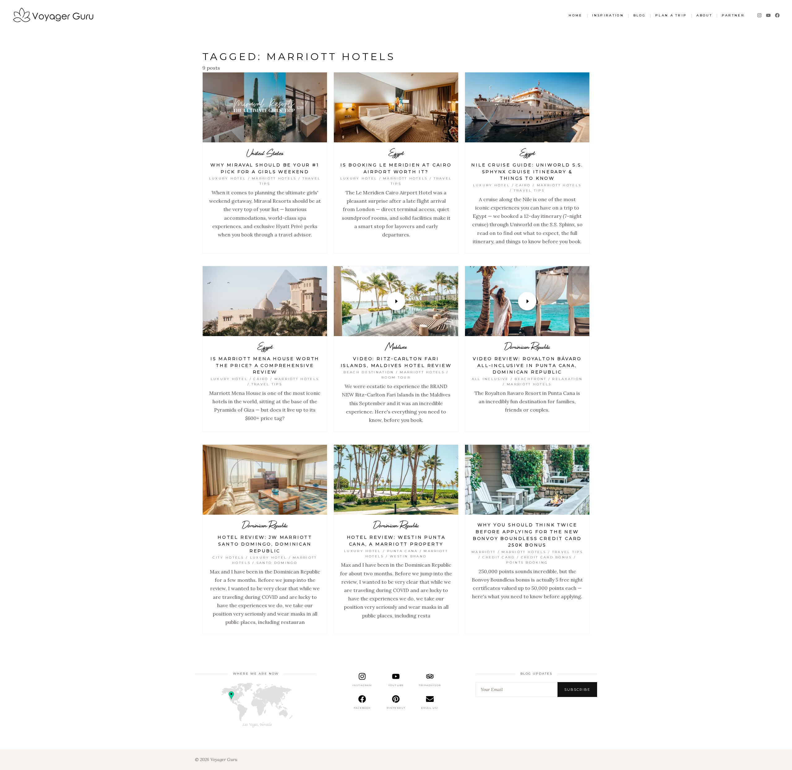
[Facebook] (777, 15)
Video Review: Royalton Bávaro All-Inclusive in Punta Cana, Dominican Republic (527, 365)
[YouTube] (768, 15)
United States (265, 152)
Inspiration (608, 15)
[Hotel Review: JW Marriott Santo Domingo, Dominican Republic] (265, 480)
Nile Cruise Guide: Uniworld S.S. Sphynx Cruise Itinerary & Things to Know (527, 171)
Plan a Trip (671, 15)
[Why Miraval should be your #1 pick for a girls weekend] (265, 107)
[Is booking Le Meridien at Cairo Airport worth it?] (396, 107)
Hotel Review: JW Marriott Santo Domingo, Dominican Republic (264, 543)
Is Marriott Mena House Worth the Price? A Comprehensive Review (264, 365)
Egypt (396, 152)
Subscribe (577, 689)
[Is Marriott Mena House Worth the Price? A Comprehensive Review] (265, 301)
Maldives (396, 346)
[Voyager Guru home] (53, 15)
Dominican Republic (527, 346)
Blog (639, 15)
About (704, 15)
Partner (733, 15)
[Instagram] (759, 15)
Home (575, 15)
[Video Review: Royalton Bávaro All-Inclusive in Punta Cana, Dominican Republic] (527, 301)
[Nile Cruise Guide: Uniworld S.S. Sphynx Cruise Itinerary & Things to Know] (527, 107)
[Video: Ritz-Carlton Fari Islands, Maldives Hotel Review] (396, 301)
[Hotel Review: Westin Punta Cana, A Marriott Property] (396, 480)
